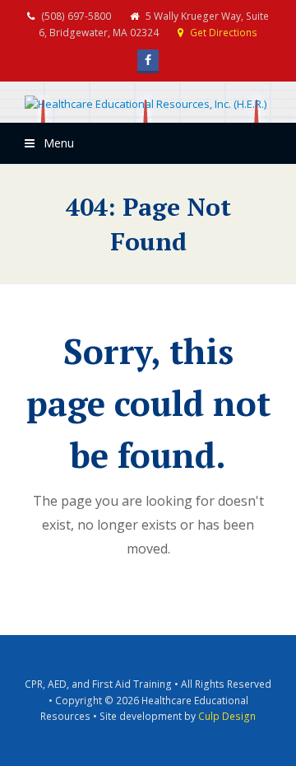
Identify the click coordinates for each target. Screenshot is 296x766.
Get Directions (223, 33)
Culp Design (227, 716)
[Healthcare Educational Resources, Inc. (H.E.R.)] (145, 105)
